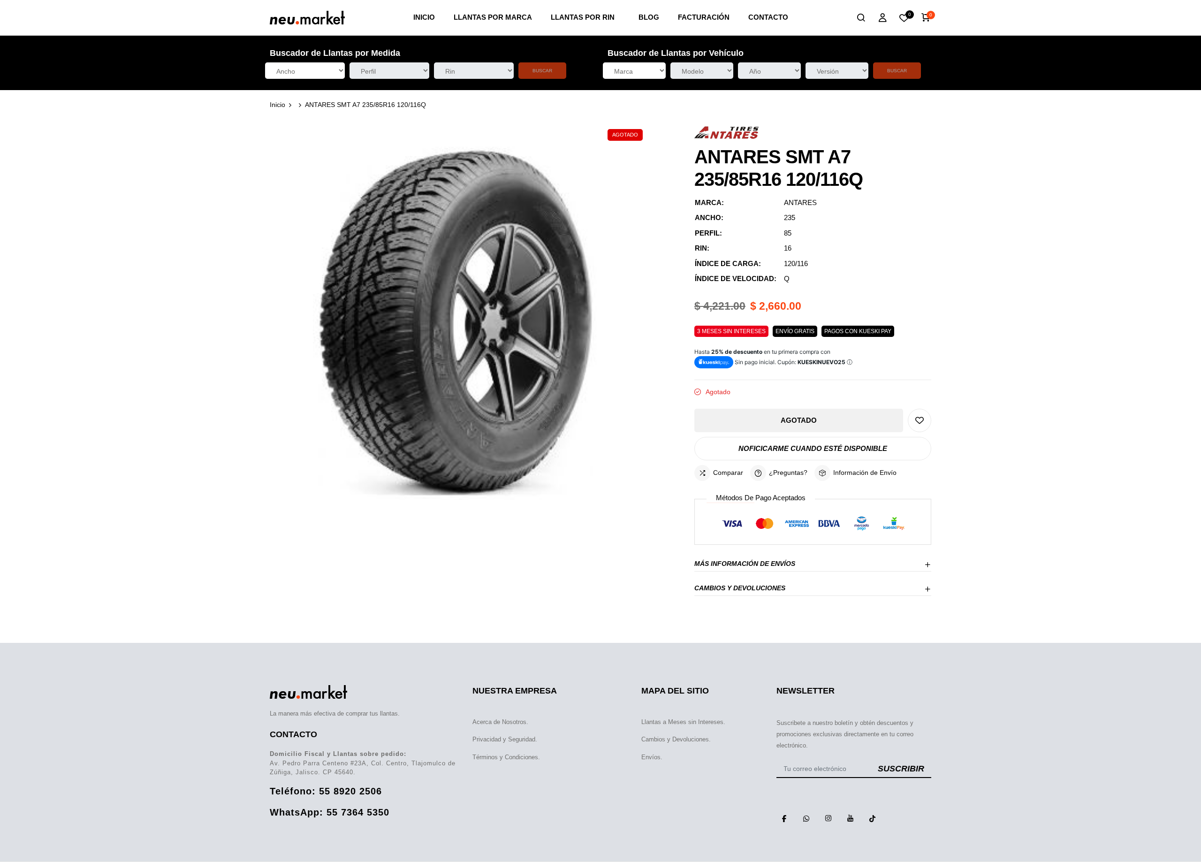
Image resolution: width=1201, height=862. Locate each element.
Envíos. (651, 757)
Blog (649, 17)
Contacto (768, 17)
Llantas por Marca (493, 17)
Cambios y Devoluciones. (676, 739)
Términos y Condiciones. (506, 757)
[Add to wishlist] (919, 420)
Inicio (424, 17)
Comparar (728, 472)
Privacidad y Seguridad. (504, 739)
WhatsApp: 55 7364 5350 (329, 812)
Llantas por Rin (583, 17)
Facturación (704, 17)
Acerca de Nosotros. (500, 721)
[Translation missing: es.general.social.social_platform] (783, 818)
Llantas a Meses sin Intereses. (683, 721)
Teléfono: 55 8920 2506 (326, 791)
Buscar (542, 70)
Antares (800, 202)
